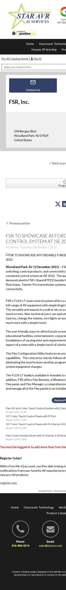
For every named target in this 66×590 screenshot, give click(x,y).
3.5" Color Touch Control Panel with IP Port (31, 416)
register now (8, 483)
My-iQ (37, 58)
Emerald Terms (46, 491)
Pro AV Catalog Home (15, 58)
